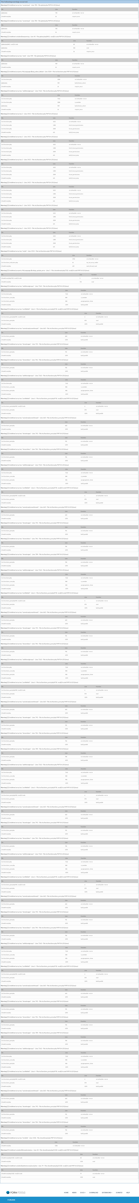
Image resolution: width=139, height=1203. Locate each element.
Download (93, 1192)
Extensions (106, 1192)
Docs (82, 1192)
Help (128, 1192)
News (74, 1192)
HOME (66, 1192)
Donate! (119, 1192)
